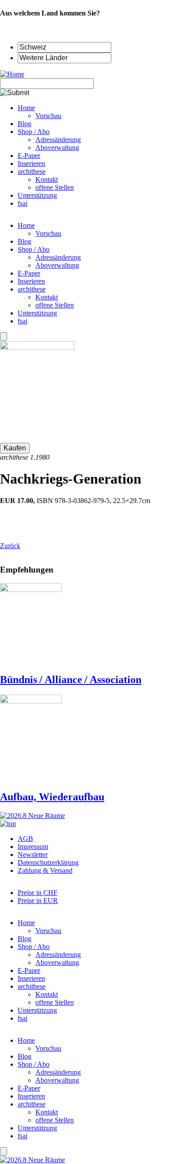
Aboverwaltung (57, 265)
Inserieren (31, 281)
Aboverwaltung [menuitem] (57, 147)
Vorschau (48, 233)
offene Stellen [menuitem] (54, 187)
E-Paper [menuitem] (29, 155)
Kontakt (46, 297)
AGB (25, 838)
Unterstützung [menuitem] (37, 195)
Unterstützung (37, 313)
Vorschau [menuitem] (48, 115)
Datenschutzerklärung (48, 862)
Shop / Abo (33, 249)
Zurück (10, 545)
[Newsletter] (3, 336)
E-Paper (29, 273)
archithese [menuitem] (32, 171)
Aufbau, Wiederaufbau (52, 797)
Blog (24, 241)
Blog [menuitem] (24, 123)
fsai (22, 321)
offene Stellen (54, 305)
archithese (32, 289)
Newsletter (33, 854)
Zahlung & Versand (45, 870)
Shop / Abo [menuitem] (33, 131)
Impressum (33, 846)
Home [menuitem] (26, 107)
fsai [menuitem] (22, 203)
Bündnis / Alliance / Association (70, 679)
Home (26, 225)
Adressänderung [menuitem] (58, 139)
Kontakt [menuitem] (46, 179)
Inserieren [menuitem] (31, 163)
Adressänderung (58, 257)
